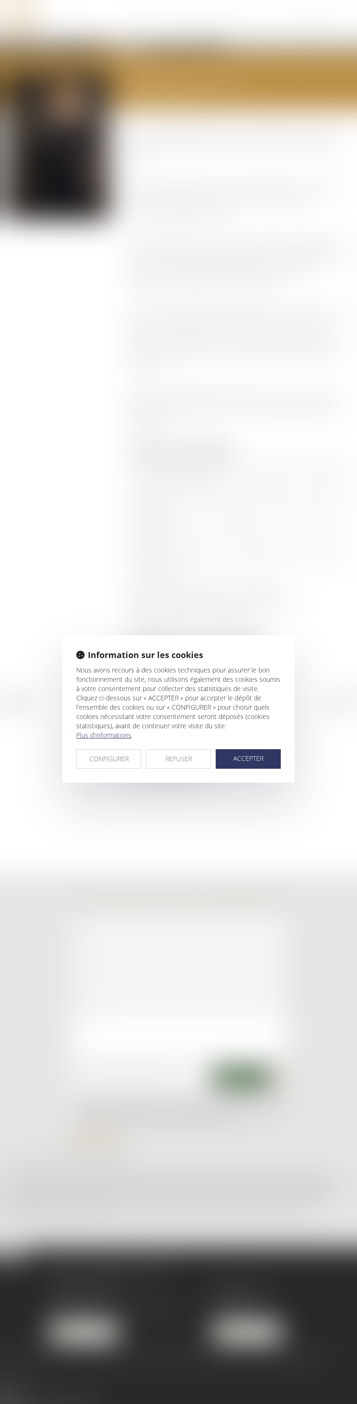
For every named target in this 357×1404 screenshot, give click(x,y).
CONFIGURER (109, 758)
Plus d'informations (104, 735)
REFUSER (178, 758)
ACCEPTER (248, 758)
